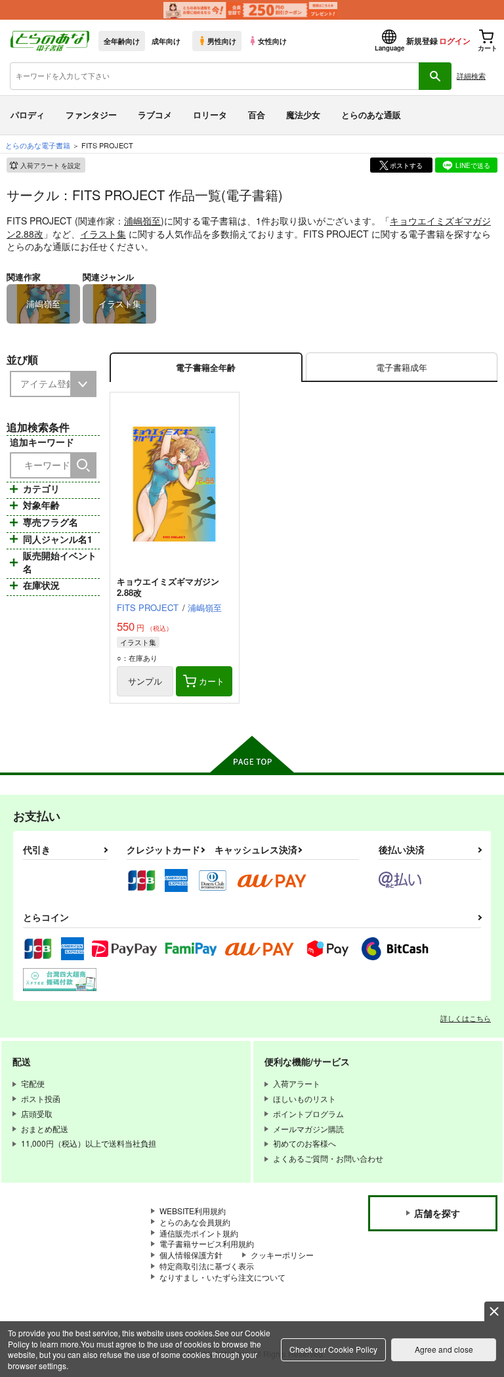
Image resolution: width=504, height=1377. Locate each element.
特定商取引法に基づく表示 (206, 1265)
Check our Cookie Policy (333, 1349)
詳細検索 (471, 75)
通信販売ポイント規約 (198, 1233)
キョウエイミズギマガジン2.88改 (168, 587)
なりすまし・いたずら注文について (222, 1276)
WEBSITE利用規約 (192, 1210)
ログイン (455, 41)
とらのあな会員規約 (194, 1221)
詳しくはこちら (465, 1018)
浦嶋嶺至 (142, 220)
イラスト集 (103, 233)
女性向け (272, 40)
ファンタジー (91, 114)
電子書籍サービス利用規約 (206, 1243)
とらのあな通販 (371, 114)
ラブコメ (155, 114)
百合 (256, 114)
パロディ (27, 114)
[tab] (401, 367)
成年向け (166, 40)
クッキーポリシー (282, 1254)
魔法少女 (303, 114)
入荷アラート (50, 165)
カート (211, 681)
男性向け (221, 40)
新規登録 (422, 41)
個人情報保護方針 (190, 1254)
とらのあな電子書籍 (37, 145)
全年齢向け (122, 40)
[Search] (83, 465)
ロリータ (210, 114)
